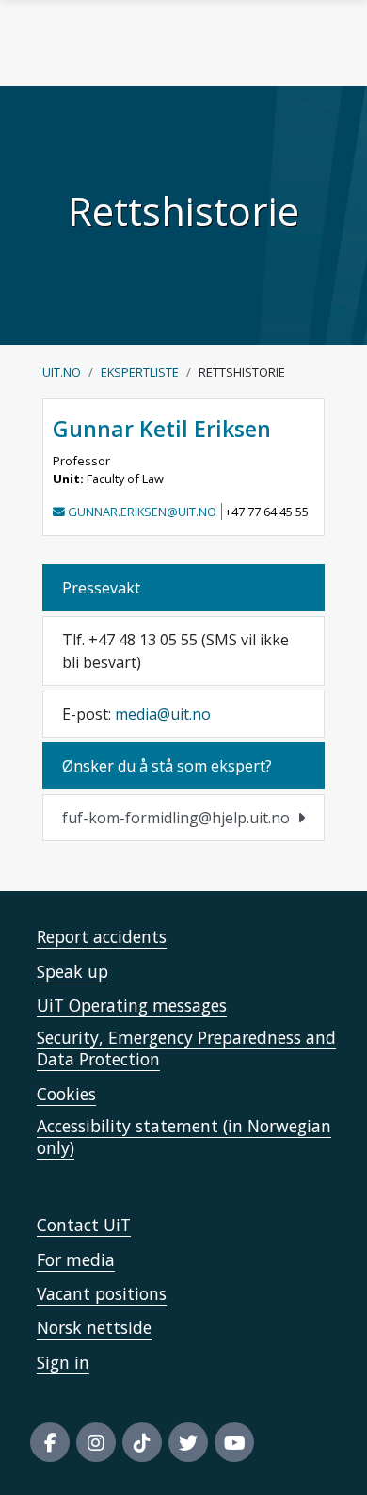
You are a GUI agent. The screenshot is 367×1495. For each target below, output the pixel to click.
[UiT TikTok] (142, 1442)
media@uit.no (163, 714)
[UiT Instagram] (96, 1442)
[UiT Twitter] (188, 1442)
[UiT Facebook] (50, 1442)
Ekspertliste (140, 372)
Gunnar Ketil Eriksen (162, 429)
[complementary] (183, 817)
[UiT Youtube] (234, 1442)
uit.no (61, 372)
